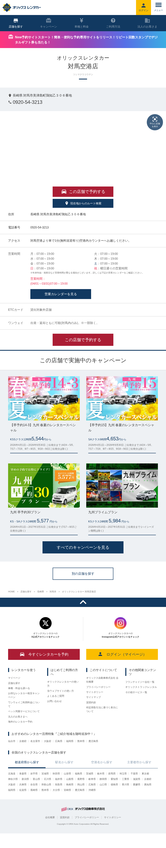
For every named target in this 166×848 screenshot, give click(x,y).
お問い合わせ (54, 701)
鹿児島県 (93, 741)
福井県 (58, 779)
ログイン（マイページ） (126, 654)
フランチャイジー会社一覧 (139, 682)
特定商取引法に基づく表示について (102, 709)
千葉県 (134, 773)
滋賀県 (136, 779)
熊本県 (81, 741)
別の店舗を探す (83, 573)
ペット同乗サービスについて (24, 711)
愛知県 (114, 779)
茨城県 (89, 773)
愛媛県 (136, 784)
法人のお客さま (147, 26)
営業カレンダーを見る (61, 294)
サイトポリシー (94, 692)
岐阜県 (92, 779)
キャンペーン (48, 26)
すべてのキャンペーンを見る (83, 547)
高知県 (147, 784)
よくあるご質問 (55, 696)
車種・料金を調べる (19, 688)
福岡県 (69, 741)
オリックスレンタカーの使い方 (63, 683)
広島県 (58, 741)
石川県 (47, 779)
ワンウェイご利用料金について (24, 704)
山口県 (103, 784)
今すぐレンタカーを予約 (48, 654)
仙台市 (11, 741)
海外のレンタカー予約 (20, 721)
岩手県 (34, 773)
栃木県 (100, 773)
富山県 (36, 779)
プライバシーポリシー (98, 687)
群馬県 (112, 773)
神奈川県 (13, 779)
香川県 (125, 784)
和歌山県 (46, 784)
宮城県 (45, 773)
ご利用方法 (113, 26)
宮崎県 (67, 790)
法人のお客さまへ (18, 716)
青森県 (23, 773)
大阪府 (47, 741)
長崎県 (34, 790)
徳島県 (114, 784)
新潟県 (25, 779)
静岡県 (103, 779)
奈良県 (34, 784)
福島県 (78, 773)
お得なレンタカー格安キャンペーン (24, 695)
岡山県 (81, 784)
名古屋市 (35, 741)
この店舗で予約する (83, 340)
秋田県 (56, 773)
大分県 (56, 790)
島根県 (69, 784)
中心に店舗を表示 (155, 125)
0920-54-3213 (27, 102)
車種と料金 (81, 26)
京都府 (23, 741)
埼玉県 (123, 773)
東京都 (145, 773)
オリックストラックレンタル (141, 687)
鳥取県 (58, 784)
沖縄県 (92, 790)
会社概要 (50, 817)
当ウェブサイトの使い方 (60, 690)
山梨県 (69, 779)
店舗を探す (14, 683)
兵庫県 (23, 784)
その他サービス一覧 (136, 692)
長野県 (81, 779)
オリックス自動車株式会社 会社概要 (102, 679)
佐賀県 (23, 790)
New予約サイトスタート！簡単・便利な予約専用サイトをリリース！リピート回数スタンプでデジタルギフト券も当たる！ (86, 39)
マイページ (14, 677)
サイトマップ (93, 697)
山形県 (67, 773)
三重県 (125, 779)
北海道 (11, 773)
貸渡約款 (91, 702)
